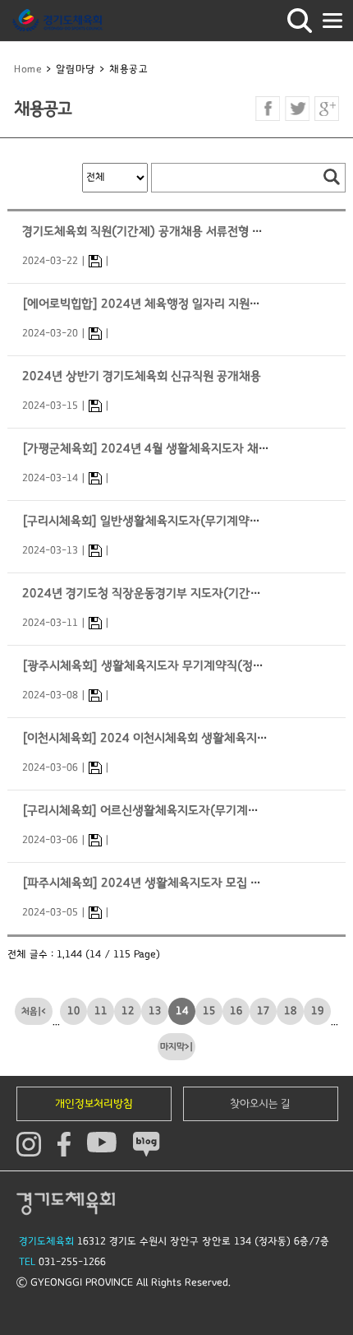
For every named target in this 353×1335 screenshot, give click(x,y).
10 (73, 1011)
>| (189, 1046)
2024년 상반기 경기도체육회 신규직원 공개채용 (141, 376)
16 (236, 1011)
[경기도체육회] (57, 20)
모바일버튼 (332, 20)
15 (209, 1011)
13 (155, 1011)
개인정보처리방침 (94, 1104)
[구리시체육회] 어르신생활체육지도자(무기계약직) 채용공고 (172, 810)
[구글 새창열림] (326, 108)
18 (290, 1011)
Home (28, 69)
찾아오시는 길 (260, 1104)
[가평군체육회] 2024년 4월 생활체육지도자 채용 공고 (158, 449)
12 (128, 1011)
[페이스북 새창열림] (267, 108)
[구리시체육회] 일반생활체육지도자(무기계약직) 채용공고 (167, 521)
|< (42, 1011)
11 (101, 1011)
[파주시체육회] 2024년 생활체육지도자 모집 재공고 (152, 883)
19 (317, 1011)
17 (263, 1011)
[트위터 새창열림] (297, 108)
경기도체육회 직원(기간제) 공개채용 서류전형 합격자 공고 (166, 231)
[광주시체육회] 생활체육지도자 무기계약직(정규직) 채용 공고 (175, 666)
